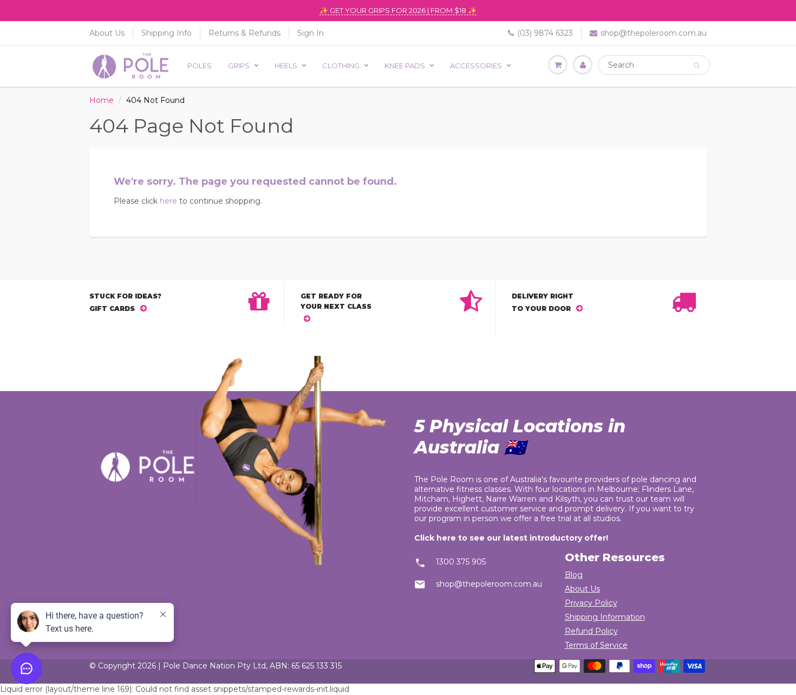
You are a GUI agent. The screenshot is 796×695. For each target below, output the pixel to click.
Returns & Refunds (244, 33)
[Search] (696, 65)
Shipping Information (605, 617)
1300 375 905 (461, 562)
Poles (199, 65)
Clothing (341, 65)
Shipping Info (166, 33)
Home (101, 100)
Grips (239, 65)
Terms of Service (596, 645)
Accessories (476, 65)
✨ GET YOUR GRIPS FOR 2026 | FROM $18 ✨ (398, 10)
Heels (286, 65)
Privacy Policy (591, 603)
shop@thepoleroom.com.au (654, 33)
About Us (107, 33)
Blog (574, 575)
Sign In (310, 33)
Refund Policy (591, 631)
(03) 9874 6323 (545, 33)
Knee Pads (404, 65)
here (168, 201)
